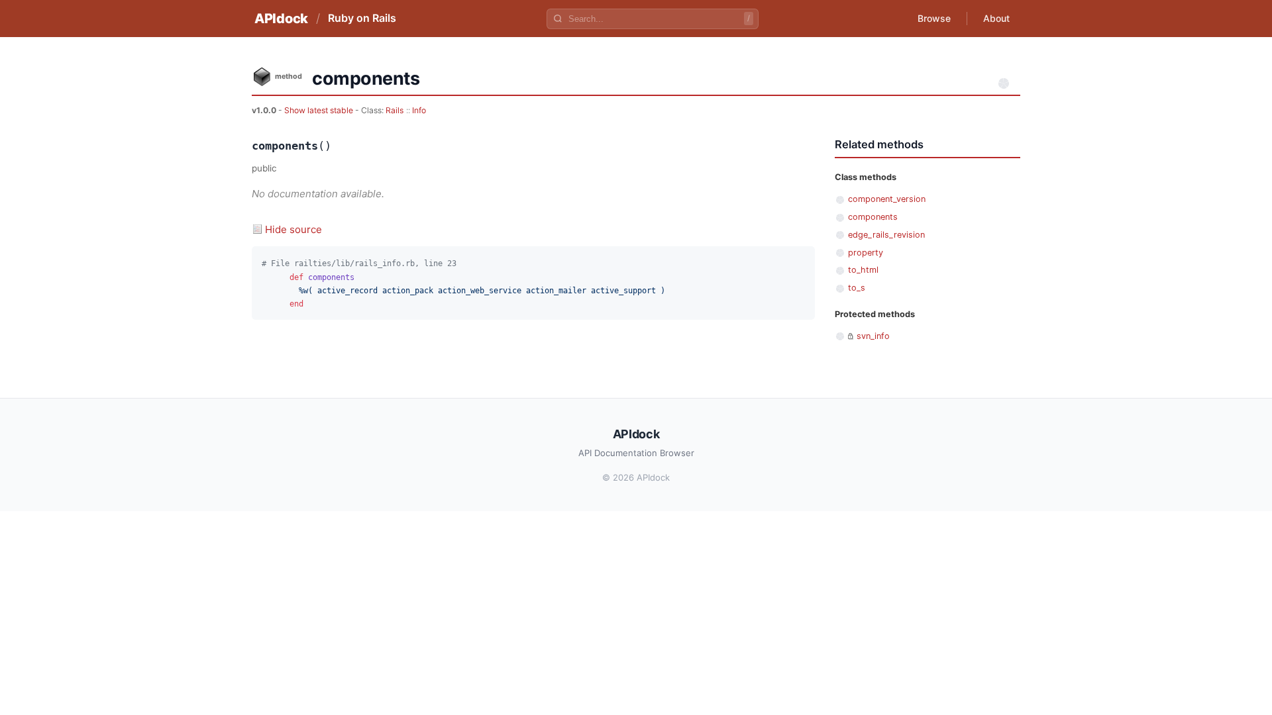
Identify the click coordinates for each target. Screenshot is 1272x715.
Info (419, 110)
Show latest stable (319, 110)
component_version (887, 199)
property (865, 253)
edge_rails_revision (886, 235)
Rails (394, 110)
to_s (856, 288)
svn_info (873, 336)
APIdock (281, 18)
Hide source (293, 229)
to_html (863, 270)
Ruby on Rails (362, 17)
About (996, 18)
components (873, 217)
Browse (934, 18)
